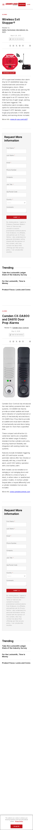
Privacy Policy (19, 821)
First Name (10, 148)
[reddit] (20, 46)
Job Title (10, 184)
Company (9, 177)
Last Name (10, 155)
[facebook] (10, 46)
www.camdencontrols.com (20, 492)
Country (9, 199)
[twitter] (16, 46)
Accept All (16, 826)
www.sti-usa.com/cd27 (19, 119)
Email (8, 162)
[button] (3, 4)
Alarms (4, 14)
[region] (16, 822)
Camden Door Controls (20, 328)
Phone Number (11, 170)
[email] (23, 46)
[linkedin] (13, 46)
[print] (30, 46)
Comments (10, 207)
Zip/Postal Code (11, 192)
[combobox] (16, 202)
